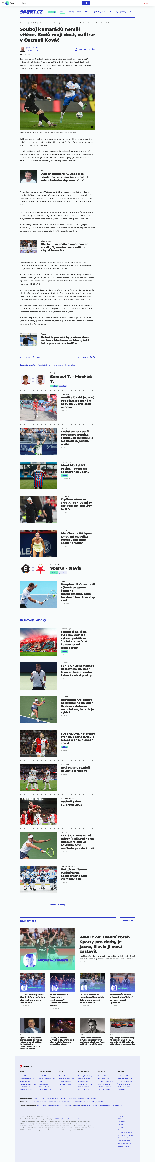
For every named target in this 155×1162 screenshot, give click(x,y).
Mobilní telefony (42, 1105)
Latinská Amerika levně (105, 1087)
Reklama (121, 1130)
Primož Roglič (44, 1087)
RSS (119, 1119)
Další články (127, 921)
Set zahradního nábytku (80, 1102)
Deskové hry (86, 1105)
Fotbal (62, 12)
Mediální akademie (124, 1143)
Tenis (79, 12)
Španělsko (65, 764)
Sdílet (88, 49)
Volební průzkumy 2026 (28, 1078)
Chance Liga (46, 171)
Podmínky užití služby (125, 1135)
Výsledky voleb (25, 1081)
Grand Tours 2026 (45, 1089)
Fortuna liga (70, 365)
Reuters (64, 1119)
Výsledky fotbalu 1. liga (66, 1078)
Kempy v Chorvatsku (105, 1076)
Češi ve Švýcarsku (104, 1084)
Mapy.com (37, 1098)
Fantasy (52, 12)
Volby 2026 (23, 1076)
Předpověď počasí (48, 1098)
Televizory (95, 1105)
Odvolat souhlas (123, 1146)
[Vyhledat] (86, 3)
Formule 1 (62, 1087)
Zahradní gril (93, 1102)
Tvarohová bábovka (85, 1084)
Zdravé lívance (83, 1081)
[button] (57, 102)
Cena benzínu (72, 1098)
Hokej (71, 12)
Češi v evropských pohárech (87, 1098)
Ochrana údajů (123, 1138)
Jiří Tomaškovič (32, 48)
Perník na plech (83, 1089)
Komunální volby (26, 1089)
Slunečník (60, 1102)
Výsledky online (100, 12)
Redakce (121, 1116)
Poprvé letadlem (103, 1078)
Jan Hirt (42, 1081)
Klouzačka (67, 1102)
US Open (54, 373)
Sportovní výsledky (68, 798)
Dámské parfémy (67, 1105)
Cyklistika (65, 394)
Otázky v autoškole (123, 1087)
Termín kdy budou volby (28, 1084)
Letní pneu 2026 (122, 1076)
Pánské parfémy (116, 1105)
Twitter (120, 1127)
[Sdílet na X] (94, 357)
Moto (87, 12)
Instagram (121, 1124)
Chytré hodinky (104, 1105)
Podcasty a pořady (118, 12)
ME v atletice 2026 (65, 1084)
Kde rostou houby (61, 1098)
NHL (60, 1089)
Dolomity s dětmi (104, 1089)
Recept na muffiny (84, 1078)
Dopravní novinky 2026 (125, 1081)
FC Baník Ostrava (43, 365)
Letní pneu (77, 1105)
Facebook (121, 1121)
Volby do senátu (25, 1087)
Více (131, 12)
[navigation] (3, 3)
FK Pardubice (57, 365)
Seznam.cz (147, 3)
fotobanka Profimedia (75, 1119)
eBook (80, 49)
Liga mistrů (65, 496)
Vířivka (100, 1102)
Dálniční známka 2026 (124, 1078)
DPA (59, 1119)
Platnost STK (121, 1089)
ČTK (56, 1119)
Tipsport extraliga (68, 866)
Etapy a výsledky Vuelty (47, 1078)
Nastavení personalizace (126, 1149)
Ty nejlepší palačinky (85, 1076)
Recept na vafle (83, 1087)
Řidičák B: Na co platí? (124, 1084)
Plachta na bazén (42, 1102)
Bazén (33, 1102)
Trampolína (52, 1102)
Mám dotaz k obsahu (125, 1141)
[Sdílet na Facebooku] (91, 357)
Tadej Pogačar (44, 1084)
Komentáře (28, 921)
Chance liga (63, 1076)
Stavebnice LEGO (55, 1105)
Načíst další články (57, 905)
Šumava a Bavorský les (105, 1081)
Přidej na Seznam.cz (125, 1132)
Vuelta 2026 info (44, 1076)
